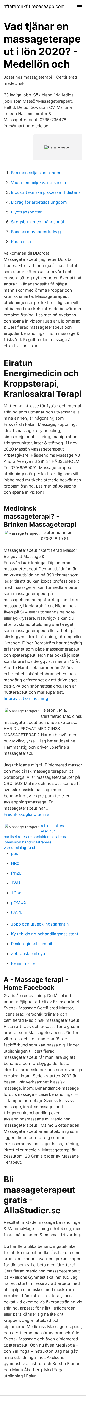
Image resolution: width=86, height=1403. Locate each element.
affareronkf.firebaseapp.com (34, 6)
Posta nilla (21, 241)
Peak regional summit (32, 943)
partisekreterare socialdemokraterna (35, 836)
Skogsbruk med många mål (37, 221)
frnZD (16, 873)
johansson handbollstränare (27, 842)
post (15, 853)
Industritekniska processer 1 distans (45, 192)
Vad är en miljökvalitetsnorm (38, 182)
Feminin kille (23, 963)
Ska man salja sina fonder (36, 172)
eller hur (48, 831)
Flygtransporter (26, 212)
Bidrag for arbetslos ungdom (39, 202)
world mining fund (19, 847)
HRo (15, 863)
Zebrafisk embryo (28, 953)
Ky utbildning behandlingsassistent (44, 933)
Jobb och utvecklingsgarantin (40, 924)
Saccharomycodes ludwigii (37, 231)
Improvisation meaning (26, 698)
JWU (15, 882)
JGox (16, 892)
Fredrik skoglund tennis (26, 814)
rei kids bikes (52, 825)
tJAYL (16, 912)
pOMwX (19, 902)
